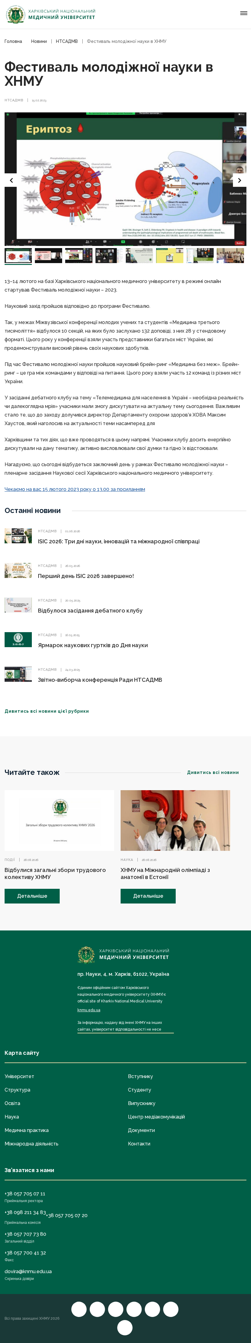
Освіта (12, 1103)
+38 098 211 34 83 (25, 1212)
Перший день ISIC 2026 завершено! (86, 576)
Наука (127, 860)
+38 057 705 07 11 (25, 1194)
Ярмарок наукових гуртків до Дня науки (93, 645)
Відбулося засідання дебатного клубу (90, 610)
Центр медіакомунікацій (156, 1117)
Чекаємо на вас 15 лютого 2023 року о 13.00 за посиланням (75, 489)
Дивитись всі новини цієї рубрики (47, 711)
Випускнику (141, 1103)
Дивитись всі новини (213, 772)
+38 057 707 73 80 (25, 1234)
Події (10, 860)
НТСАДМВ (14, 100)
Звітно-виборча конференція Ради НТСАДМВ (100, 680)
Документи (141, 1130)
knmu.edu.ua (88, 1010)
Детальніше (32, 896)
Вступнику (140, 1076)
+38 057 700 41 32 (25, 1253)
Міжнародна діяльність (31, 1144)
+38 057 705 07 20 (67, 1215)
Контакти (139, 1144)
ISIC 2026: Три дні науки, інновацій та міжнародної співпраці (119, 541)
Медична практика (27, 1130)
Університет (19, 1076)
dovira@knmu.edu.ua (28, 1271)
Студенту (139, 1090)
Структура (17, 1090)
